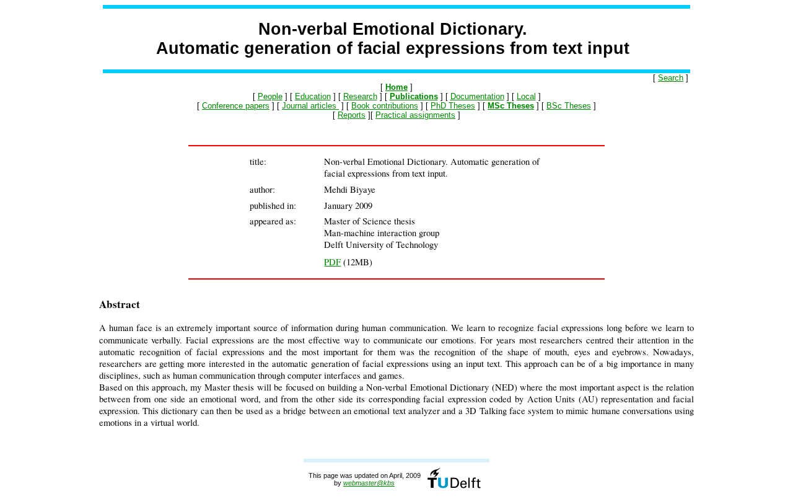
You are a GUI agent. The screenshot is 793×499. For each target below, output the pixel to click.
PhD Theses (453, 105)
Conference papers (235, 105)
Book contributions (384, 105)
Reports (352, 115)
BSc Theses (568, 105)
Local (526, 96)
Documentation (477, 96)
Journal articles (310, 105)
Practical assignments (415, 115)
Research (360, 96)
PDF (332, 262)
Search (670, 77)
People (270, 96)
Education (313, 96)
